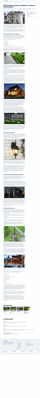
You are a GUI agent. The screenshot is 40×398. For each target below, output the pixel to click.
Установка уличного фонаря (30, 16)
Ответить (4, 323)
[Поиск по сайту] (36, 0)
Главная (4, 2)
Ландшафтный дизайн (11, 2)
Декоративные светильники (30, 13)
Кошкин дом (6, 0)
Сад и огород (7, 2)
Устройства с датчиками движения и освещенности (31, 15)
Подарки (21, 348)
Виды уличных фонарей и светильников (31, 12)
